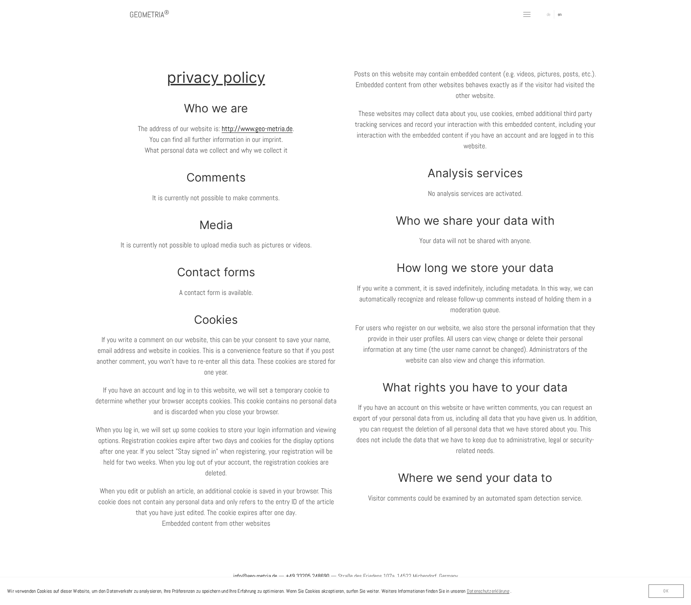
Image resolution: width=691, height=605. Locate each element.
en (559, 14)
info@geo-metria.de (255, 576)
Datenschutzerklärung (488, 591)
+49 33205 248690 (307, 576)
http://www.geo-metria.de (257, 128)
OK (666, 590)
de (548, 14)
